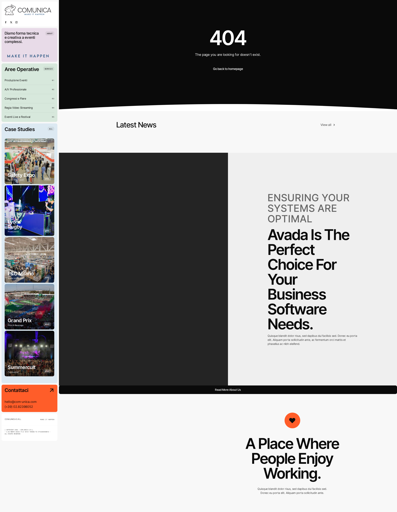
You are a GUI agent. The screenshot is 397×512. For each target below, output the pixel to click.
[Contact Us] (48, 399)
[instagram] (16, 22)
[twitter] (11, 22)
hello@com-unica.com (21, 402)
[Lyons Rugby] (29, 210)
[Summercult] (29, 353)
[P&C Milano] (29, 260)
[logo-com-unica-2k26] (28, 6)
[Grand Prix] (29, 306)
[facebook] (6, 22)
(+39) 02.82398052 (19, 407)
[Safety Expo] (29, 161)
